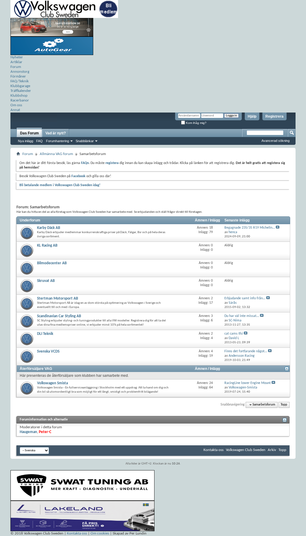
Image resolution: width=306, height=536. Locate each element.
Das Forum (29, 133)
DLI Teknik (45, 334)
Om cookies (100, 533)
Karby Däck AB (48, 228)
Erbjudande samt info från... (244, 298)
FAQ (39, 141)
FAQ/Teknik (19, 81)
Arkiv (272, 450)
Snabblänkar (85, 141)
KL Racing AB (47, 245)
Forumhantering (57, 141)
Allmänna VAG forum (56, 154)
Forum (15, 67)
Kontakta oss (214, 450)
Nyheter (16, 57)
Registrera (274, 116)
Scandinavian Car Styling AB (59, 316)
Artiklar (16, 62)
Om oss (16, 105)
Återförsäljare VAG (36, 369)
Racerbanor (19, 100)
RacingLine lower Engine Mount (247, 383)
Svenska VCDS (48, 351)
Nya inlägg (25, 141)
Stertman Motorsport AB (57, 298)
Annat (15, 110)
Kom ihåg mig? (195, 122)
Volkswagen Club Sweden (245, 450)
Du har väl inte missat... (241, 316)
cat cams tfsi (233, 333)
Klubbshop (18, 96)
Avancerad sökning (275, 140)
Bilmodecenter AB (52, 263)
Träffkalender (20, 91)
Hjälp (252, 116)
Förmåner (18, 76)
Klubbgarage (20, 86)
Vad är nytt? (55, 133)
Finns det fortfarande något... (245, 351)
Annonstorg (19, 72)
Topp (284, 404)
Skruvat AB (46, 281)
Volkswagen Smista (52, 383)
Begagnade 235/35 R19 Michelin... (249, 228)
